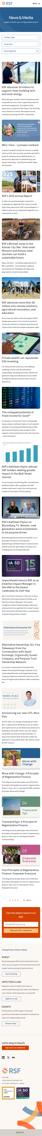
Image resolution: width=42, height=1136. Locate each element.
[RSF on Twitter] (8, 1057)
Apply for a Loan (11, 999)
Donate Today (10, 1023)
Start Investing (11, 974)
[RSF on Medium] (13, 1057)
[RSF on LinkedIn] (3, 1057)
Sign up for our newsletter (15, 1048)
